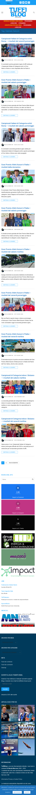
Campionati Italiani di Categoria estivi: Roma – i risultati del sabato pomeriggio (17, 124)
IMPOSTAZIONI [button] (17, 792)
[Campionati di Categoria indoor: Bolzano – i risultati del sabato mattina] (18, 387)
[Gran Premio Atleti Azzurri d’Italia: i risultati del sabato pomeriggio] (18, 91)
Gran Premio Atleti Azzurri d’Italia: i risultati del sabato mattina (15, 250)
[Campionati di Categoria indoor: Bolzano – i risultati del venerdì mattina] (18, 430)
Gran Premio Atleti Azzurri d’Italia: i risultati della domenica (15, 166)
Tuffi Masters (5, 597)
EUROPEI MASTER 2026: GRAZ (13, 25)
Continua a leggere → (9, 72)
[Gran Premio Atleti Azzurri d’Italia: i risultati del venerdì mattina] (18, 345)
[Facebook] (21, 2)
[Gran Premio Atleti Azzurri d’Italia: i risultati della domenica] (18, 176)
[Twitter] (23, 2)
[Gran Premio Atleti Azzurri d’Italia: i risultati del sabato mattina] (18, 261)
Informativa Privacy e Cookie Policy (11, 779)
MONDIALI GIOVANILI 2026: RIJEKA (13, 21)
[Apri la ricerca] (34, 12)
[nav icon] (2, 12)
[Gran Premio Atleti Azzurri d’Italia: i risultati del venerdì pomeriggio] (18, 304)
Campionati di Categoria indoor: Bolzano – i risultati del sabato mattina (17, 376)
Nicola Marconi (8, 60)
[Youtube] (26, 2)
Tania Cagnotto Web (7, 591)
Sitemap (3, 667)
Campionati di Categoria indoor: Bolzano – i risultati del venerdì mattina (17, 420)
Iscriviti (5, 689)
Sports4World (5, 603)
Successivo (13, 463)
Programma (28, 21)
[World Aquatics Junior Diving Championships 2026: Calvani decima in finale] (9, 747)
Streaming (22, 23)
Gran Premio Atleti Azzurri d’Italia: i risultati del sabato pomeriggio (15, 81)
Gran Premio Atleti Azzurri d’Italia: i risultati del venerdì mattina (15, 335)
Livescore (13, 23)
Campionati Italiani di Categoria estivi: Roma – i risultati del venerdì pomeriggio (17, 40)
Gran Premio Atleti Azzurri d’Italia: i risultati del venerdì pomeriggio (15, 294)
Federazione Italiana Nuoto (9, 585)
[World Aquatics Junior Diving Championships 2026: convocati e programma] (26, 730)
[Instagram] (29, 2)
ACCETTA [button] (27, 792)
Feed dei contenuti (6, 662)
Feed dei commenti (7, 664)
